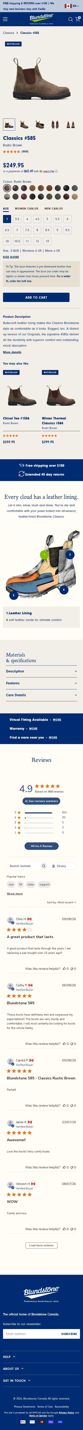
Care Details (16, 695)
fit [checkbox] (20, 884)
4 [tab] (64, 589)
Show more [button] (15, 894)
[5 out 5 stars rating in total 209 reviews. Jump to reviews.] (50, 435)
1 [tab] (44, 554)
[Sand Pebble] (75, 197)
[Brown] (24, 188)
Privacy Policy (66, 1412)
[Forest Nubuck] (49, 197)
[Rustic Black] (75, 188)
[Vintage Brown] (58, 188)
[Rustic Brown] (7, 188)
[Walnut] (15, 188)
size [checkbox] (11, 884)
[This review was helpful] (64, 969)
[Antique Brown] (32, 188)
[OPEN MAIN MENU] (5, 19)
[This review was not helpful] (71, 969)
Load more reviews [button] (41, 1245)
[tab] (26, 209)
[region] (40, 813)
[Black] (66, 188)
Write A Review (41, 846)
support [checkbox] (44, 884)
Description (15, 671)
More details (12, 352)
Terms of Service (38, 1415)
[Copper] (41, 188)
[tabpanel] (41, 617)
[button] (41, 171)
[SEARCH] (71, 19)
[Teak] (49, 188)
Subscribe (69, 1334)
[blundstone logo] (41, 19)
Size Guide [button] (11, 257)
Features (13, 683)
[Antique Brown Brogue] (66, 197)
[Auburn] (24, 197)
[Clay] (7, 197)
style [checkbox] (31, 884)
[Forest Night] (58, 197)
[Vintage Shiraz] (32, 197)
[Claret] (15, 197)
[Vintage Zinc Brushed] (41, 197)
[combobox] (61, 902)
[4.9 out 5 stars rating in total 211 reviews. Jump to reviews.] (11, 435)
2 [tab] (70, 554)
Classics (8, 33)
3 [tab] (14, 595)
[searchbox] (23, 866)
